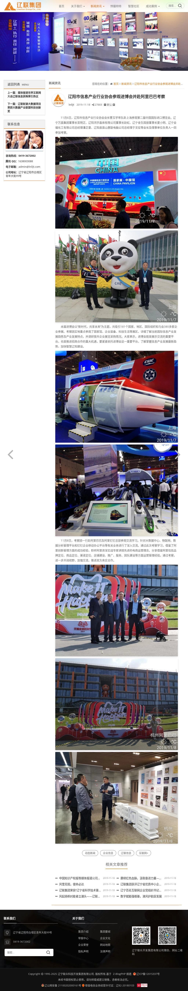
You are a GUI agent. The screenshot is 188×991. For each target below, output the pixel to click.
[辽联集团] (23, 5)
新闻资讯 (96, 6)
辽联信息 (126, 853)
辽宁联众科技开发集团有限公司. (76, 974)
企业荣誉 (83, 944)
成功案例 (151, 6)
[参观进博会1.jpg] (116, 182)
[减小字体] (105, 104)
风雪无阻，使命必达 (71, 884)
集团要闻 (105, 931)
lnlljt (71, 104)
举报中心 (83, 938)
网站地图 (105, 944)
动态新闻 (90, 853)
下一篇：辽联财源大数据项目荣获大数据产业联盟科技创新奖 (24, 107)
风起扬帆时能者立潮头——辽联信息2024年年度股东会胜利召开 (98, 896)
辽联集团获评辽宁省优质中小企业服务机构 (146, 884)
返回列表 (18, 84)
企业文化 (105, 938)
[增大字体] (114, 104)
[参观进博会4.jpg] (116, 490)
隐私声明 (83, 951)
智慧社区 (133, 6)
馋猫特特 (115, 6)
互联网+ (143, 853)
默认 (109, 104)
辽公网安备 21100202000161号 (62, 985)
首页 (61, 6)
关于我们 (76, 6)
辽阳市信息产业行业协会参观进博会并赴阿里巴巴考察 (116, 96)
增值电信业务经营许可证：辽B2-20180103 (109, 985)
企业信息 (108, 853)
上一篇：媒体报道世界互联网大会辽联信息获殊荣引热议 (24, 94)
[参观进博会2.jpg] (116, 276)
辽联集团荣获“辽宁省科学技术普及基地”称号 (86, 890)
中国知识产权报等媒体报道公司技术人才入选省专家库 (92, 878)
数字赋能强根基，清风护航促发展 (141, 896)
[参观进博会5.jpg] (116, 610)
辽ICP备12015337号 (148, 974)
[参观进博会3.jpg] (116, 396)
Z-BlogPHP (119, 974)
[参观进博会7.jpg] (116, 797)
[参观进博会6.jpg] (116, 704)
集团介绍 (83, 931)
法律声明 (105, 951)
